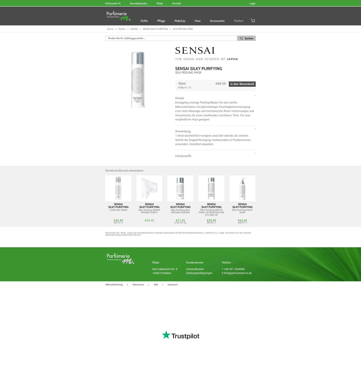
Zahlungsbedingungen (199, 273)
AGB (156, 284)
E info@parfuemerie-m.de (237, 273)
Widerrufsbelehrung (114, 284)
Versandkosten (195, 269)
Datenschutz (138, 284)
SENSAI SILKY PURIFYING (198, 68)
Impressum (173, 284)
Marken (238, 21)
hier (139, 235)
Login (253, 3)
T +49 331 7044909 (233, 269)
